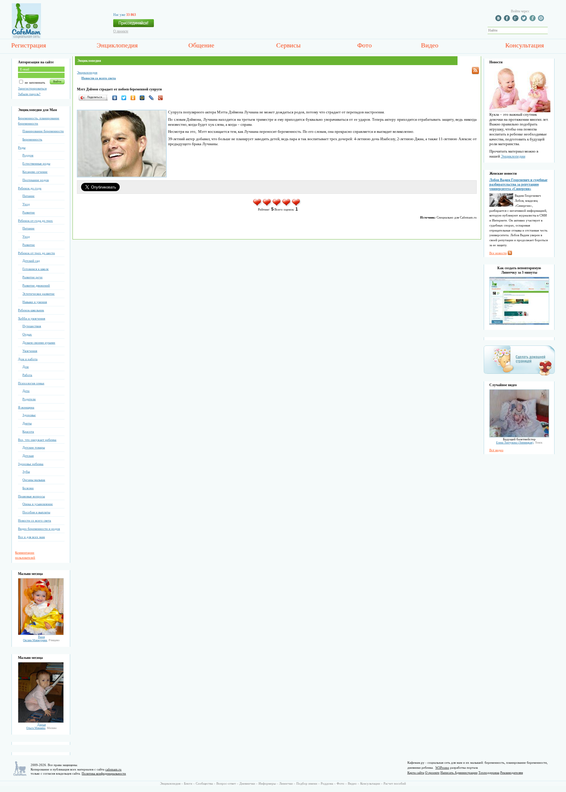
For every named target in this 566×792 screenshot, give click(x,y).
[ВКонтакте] (116, 98)
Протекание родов (35, 180)
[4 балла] (287, 205)
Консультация (524, 45)
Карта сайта (415, 772)
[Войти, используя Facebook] (507, 20)
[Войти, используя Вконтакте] (499, 20)
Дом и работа (27, 359)
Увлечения (29, 351)
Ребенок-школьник (31, 310)
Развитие (28, 212)
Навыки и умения (34, 302)
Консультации (370, 783)
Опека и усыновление (37, 504)
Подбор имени (306, 783)
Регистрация (28, 45)
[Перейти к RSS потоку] (475, 70)
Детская (28, 455)
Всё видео (496, 450)
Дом (25, 366)
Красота (28, 431)
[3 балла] (277, 205)
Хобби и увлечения (31, 318)
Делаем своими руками (38, 342)
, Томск (519, 442)
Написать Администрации (459, 772)
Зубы (26, 471)
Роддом (27, 155)
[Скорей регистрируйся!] (133, 24)
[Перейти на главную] (26, 37)
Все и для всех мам (31, 537)
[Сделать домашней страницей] (519, 375)
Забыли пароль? (29, 94)
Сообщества (204, 783)
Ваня (41, 637)
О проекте (120, 31)
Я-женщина (26, 407)
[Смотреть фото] (41, 634)
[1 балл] (257, 205)
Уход (26, 204)
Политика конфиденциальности (104, 773)
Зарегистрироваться (32, 88)
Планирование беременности (43, 131)
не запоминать (34, 82)
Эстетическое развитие (38, 293)
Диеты (27, 423)
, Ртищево (41, 640)
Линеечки (286, 783)
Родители (29, 399)
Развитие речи (32, 277)
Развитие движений (36, 285)
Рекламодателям (511, 772)
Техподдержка (488, 772)
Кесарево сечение (34, 171)
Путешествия (31, 326)
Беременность (32, 139)
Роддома (327, 783)
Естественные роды (36, 163)
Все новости (498, 253)
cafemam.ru (113, 769)
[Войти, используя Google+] (516, 20)
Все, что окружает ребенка (37, 440)
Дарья (41, 724)
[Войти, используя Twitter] (525, 20)
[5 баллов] (296, 205)
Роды (21, 147)
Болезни (28, 488)
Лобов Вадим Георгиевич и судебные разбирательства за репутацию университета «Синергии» (518, 184)
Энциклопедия (117, 45)
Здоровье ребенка (30, 464)
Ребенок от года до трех (35, 220)
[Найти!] (551, 30)
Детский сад (31, 260)
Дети (25, 391)
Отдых (27, 334)
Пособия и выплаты (36, 512)
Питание (28, 196)
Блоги (188, 783)
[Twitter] (125, 98)
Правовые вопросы (31, 496)
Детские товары (33, 447)
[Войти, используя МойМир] (542, 20)
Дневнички (247, 783)
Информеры (267, 783)
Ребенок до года (29, 188)
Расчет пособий (395, 783)
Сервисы (288, 45)
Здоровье (29, 415)
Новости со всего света (34, 520)
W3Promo (442, 767)
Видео (429, 45)
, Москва (41, 728)
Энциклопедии (513, 156)
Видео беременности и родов (39, 528)
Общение (201, 45)
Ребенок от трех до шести (36, 253)
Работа (27, 375)
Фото (364, 45)
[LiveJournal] (152, 98)
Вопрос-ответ (226, 783)
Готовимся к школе (35, 269)
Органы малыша (33, 480)
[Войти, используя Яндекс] (533, 20)
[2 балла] (267, 205)
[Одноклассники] (134, 98)
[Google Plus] (162, 98)
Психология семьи (31, 383)
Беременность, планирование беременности (38, 120)
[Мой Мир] (143, 98)
